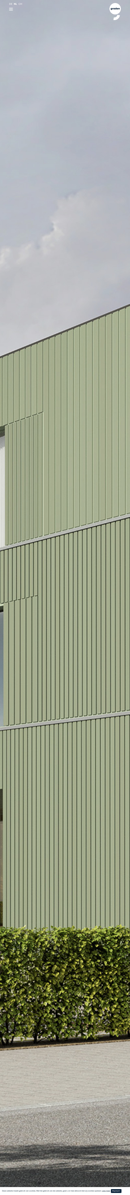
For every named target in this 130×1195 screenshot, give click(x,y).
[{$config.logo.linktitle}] (115, 10)
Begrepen (116, 1191)
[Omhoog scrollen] (125, 1190)
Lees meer (106, 1191)
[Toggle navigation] (11, 9)
